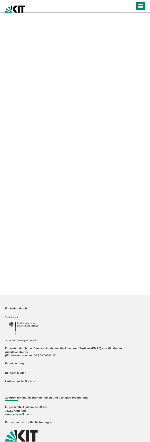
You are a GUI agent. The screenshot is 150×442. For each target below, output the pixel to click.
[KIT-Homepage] (15, 8)
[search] (124, 6)
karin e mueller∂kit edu (20, 381)
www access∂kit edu (18, 414)
